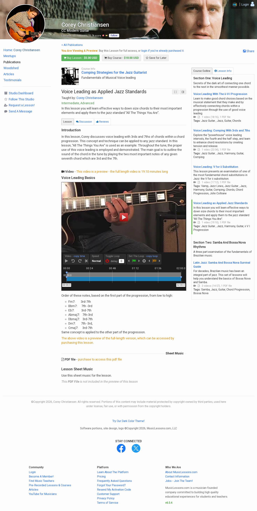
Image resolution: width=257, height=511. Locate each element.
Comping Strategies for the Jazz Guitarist (114, 73)
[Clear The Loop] (144, 261)
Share (250, 51)
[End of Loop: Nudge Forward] (159, 261)
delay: (114, 261)
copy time (79, 256)
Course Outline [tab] (201, 70)
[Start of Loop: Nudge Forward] (139, 261)
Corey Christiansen (89, 98)
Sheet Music (175, 353)
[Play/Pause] (66, 261)
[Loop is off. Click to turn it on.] (107, 261)
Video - (75, 256)
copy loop (152, 256)
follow (114, 35)
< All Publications (72, 45)
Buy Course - (123, 58)
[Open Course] (70, 76)
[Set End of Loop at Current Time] (154, 261)
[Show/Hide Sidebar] (183, 92)
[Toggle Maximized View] (175, 92)
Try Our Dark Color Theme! (128, 421)
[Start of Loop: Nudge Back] (128, 261)
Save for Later (157, 58)
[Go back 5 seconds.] (73, 261)
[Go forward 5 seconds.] (80, 261)
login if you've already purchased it (162, 50)
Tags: (217, 120)
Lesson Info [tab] (224, 70)
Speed (95, 256)
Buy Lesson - (81, 58)
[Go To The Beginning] (86, 261)
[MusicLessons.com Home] (234, 4)
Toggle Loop (112, 256)
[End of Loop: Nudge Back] (149, 261)
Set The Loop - (143, 256)
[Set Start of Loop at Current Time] (134, 261)
